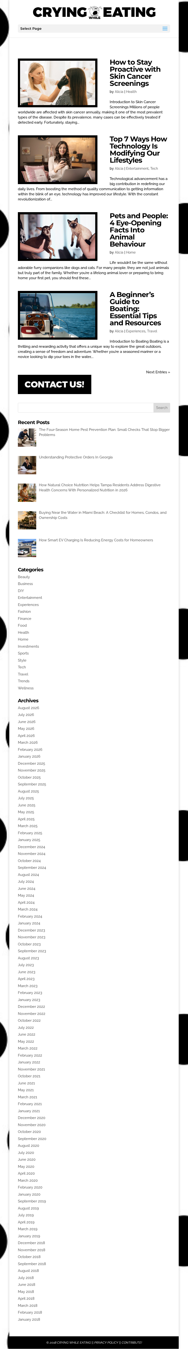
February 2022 (30, 1055)
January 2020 (29, 1194)
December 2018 (31, 1243)
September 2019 (32, 1201)
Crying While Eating (74, 1342)
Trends (23, 681)
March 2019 (27, 1229)
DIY (21, 591)
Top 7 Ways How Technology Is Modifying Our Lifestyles (138, 149)
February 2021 (30, 1104)
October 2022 (29, 1020)
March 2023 (27, 986)
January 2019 (29, 1236)
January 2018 (29, 1319)
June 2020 (26, 1159)
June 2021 (26, 1083)
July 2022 (26, 1027)
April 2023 (26, 979)
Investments (28, 646)
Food (22, 625)
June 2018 (26, 1284)
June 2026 (26, 722)
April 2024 (26, 902)
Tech (154, 168)
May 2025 (26, 812)
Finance (24, 618)
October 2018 (29, 1257)
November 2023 (31, 937)
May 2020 (26, 1166)
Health (131, 92)
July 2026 (26, 715)
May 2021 (26, 1090)
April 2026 (26, 736)
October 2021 (29, 1076)
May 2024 (26, 895)
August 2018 (28, 1271)
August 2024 (28, 875)
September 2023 (32, 951)
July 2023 (26, 965)
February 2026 (30, 749)
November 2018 (31, 1250)
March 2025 (27, 826)
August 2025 (28, 791)
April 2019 (26, 1222)
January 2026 (29, 756)
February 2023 (30, 993)
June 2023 (26, 972)
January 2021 (29, 1111)
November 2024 (31, 854)
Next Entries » (158, 372)
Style (22, 660)
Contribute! (132, 1342)
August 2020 (28, 1145)
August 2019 (28, 1208)
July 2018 (26, 1278)
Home (131, 252)
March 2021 (27, 1097)
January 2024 (29, 923)
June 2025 (26, 805)
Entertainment (137, 168)
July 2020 (26, 1153)
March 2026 (28, 742)
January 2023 (29, 1000)
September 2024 (32, 867)
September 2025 (32, 784)
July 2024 (26, 881)
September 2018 (32, 1264)
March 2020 (28, 1180)
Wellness (26, 688)
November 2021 (31, 1069)
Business (25, 584)
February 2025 (30, 833)
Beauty (24, 577)
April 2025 (26, 819)
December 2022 (31, 1006)
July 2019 (26, 1215)
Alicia (119, 92)
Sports (23, 653)
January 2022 (29, 1062)
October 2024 (29, 861)
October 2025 (29, 777)
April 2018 (26, 1298)
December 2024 (31, 847)
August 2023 (28, 958)
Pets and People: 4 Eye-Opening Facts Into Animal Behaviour (139, 229)
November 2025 (31, 770)
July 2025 (26, 798)
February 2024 (30, 916)
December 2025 (31, 763)
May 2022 (26, 1041)
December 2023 (31, 930)
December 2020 (31, 1118)
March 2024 (27, 909)
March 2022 (27, 1048)
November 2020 (32, 1125)
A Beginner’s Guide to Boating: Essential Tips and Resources (135, 308)
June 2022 (26, 1034)
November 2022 (31, 1014)
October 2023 (29, 944)
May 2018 (26, 1291)
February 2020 (30, 1187)
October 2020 (29, 1132)
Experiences (135, 331)
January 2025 (29, 840)
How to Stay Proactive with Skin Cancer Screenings (135, 73)
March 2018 (27, 1305)
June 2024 (26, 888)
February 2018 (30, 1312)
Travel (152, 331)
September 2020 (32, 1139)
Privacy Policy (106, 1342)
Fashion (24, 611)
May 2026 (26, 728)
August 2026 (28, 708)
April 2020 (26, 1173)
